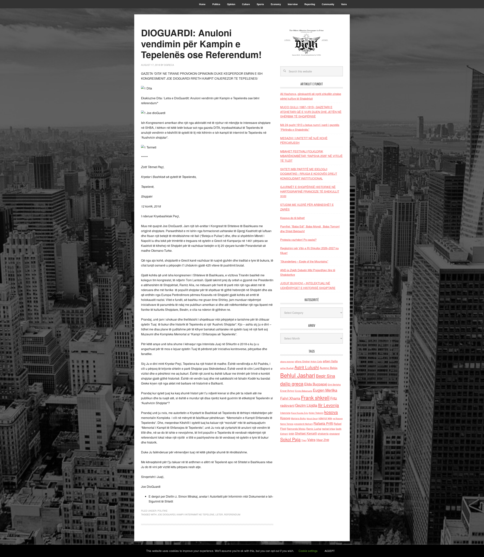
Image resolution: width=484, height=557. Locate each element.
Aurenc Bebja (328, 368)
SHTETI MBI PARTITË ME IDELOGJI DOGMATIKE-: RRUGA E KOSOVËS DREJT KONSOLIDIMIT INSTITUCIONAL (308, 173)
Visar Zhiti (322, 440)
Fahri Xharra (290, 398)
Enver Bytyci (287, 390)
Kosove (285, 418)
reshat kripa (328, 428)
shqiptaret (334, 433)
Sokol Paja (290, 439)
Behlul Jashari (297, 375)
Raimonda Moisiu (296, 428)
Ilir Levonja (328, 405)
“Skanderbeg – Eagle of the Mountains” (304, 261)
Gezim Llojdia (306, 405)
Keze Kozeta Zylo (299, 412)
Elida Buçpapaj (315, 383)
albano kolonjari (287, 361)
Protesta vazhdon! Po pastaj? (298, 240)
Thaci (303, 440)
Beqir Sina (325, 376)
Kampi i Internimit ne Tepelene (195, 514)
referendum (232, 514)
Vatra (311, 439)
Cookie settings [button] (308, 551)
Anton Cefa (316, 361)
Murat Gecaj (312, 418)
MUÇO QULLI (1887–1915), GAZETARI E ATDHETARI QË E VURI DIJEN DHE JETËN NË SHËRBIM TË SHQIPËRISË (310, 111)
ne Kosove (338, 418)
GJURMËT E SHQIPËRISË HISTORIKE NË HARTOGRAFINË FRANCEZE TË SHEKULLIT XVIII (309, 191)
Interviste (285, 413)
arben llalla (330, 361)
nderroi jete (325, 418)
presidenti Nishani (303, 423)
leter (219, 514)
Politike (162, 510)
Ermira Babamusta (303, 390)
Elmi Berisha (334, 384)
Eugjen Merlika (325, 390)
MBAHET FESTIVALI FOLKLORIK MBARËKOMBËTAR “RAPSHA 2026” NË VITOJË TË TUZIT (311, 155)
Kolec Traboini (316, 412)
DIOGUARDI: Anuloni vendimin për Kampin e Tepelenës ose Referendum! (201, 43)
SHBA (291, 433)
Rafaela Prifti (323, 423)
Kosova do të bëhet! (292, 218)
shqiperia (323, 433)
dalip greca (291, 383)
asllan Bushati (287, 368)
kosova (331, 412)
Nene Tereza (286, 423)
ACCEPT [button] (330, 551)
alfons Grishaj (302, 361)
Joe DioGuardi (166, 514)
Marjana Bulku (298, 418)
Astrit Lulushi (306, 367)
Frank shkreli (315, 397)
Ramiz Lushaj (313, 428)
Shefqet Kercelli (306, 433)
